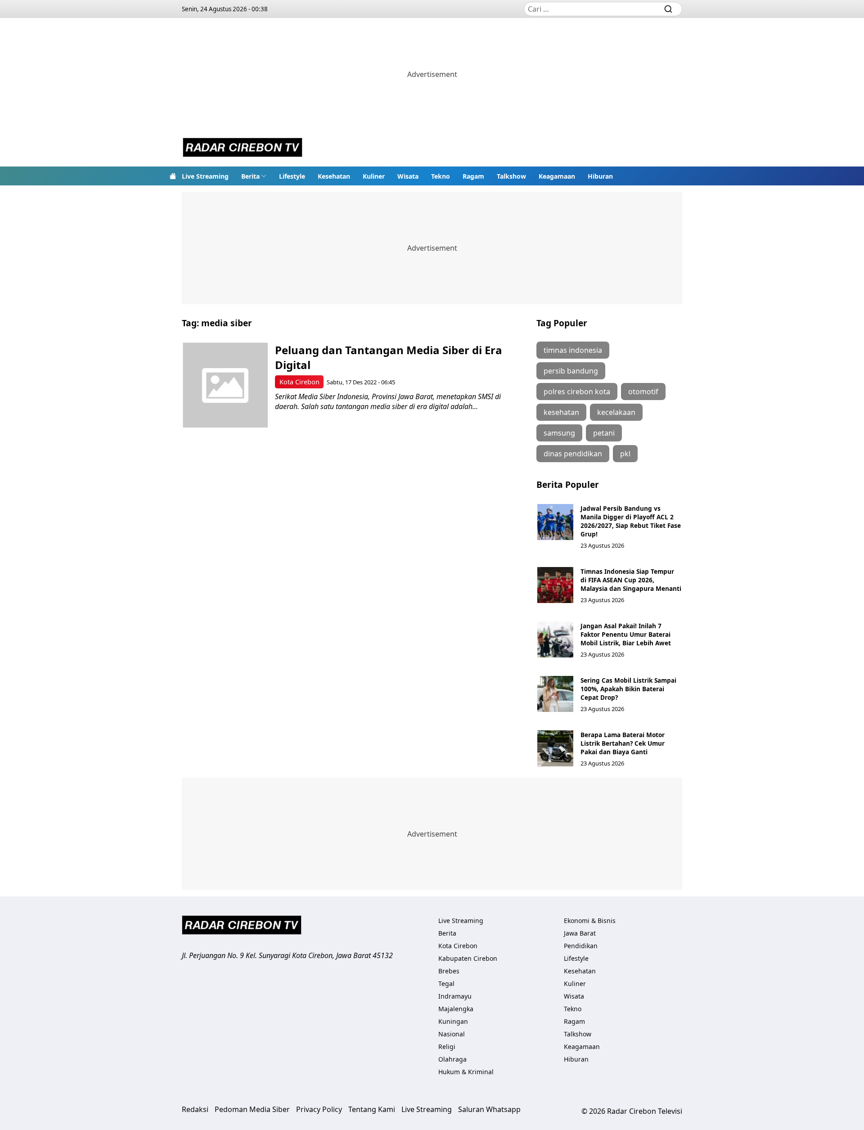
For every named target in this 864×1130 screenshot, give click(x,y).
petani (604, 433)
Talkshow (511, 176)
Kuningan (453, 1021)
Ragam (473, 176)
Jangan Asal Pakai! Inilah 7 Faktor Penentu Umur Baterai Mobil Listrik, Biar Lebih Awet (625, 634)
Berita (250, 176)
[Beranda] (173, 176)
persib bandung (571, 371)
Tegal (446, 983)
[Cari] (668, 9)
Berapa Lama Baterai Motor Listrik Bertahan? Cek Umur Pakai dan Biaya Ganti (622, 743)
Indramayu (455, 996)
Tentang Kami (371, 1109)
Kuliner (374, 176)
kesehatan (561, 412)
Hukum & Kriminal (466, 1071)
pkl (625, 454)
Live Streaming (205, 176)
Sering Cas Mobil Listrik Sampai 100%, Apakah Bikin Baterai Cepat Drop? (628, 689)
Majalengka (455, 1008)
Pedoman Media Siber (252, 1109)
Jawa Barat (580, 933)
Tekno (440, 176)
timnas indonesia (573, 350)
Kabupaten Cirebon (467, 958)
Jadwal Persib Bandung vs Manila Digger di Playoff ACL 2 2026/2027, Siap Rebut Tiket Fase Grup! (630, 521)
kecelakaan (616, 412)
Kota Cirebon (299, 382)
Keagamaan (557, 176)
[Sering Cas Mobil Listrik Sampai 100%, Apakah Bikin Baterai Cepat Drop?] (555, 694)
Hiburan (600, 176)
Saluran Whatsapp (489, 1109)
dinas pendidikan (573, 454)
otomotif (643, 391)
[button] (253, 176)
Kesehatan (334, 176)
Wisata (407, 176)
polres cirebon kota (577, 391)
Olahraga (452, 1059)
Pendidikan (581, 945)
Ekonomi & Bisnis (590, 920)
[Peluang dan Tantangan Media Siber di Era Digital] (225, 385)
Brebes (448, 971)
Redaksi (195, 1109)
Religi (446, 1046)
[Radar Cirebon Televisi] (242, 148)
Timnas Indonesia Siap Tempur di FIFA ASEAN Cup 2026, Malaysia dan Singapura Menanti (630, 580)
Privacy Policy (319, 1109)
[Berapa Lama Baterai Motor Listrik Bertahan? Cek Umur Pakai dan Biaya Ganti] (555, 748)
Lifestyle (292, 176)
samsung (559, 433)
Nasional (451, 1034)
